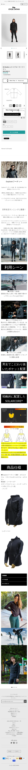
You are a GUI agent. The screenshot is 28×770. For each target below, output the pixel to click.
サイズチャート (7, 135)
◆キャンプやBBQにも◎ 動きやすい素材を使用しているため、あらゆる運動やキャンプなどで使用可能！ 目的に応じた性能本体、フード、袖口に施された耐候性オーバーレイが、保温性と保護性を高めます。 (14, 326)
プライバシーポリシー (14, 710)
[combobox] (14, 105)
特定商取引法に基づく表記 (14, 711)
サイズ (4, 119)
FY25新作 (14, 735)
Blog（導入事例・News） (14, 730)
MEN (13, 724)
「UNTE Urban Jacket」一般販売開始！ (14, 734)
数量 (3, 124)
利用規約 (14, 716)
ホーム (14, 722)
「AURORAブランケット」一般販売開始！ (14, 732)
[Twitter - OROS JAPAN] (11, 743)
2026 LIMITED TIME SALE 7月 (14, 721)
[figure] (4, 105)
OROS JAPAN (16, 765)
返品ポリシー (14, 715)
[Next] (26, 48)
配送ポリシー (14, 713)
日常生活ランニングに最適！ (14, 209)
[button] (6, 71)
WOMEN (13, 726)
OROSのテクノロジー (14, 727)
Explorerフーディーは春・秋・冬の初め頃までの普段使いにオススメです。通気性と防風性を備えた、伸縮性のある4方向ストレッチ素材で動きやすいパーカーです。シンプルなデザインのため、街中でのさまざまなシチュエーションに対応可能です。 (14, 194)
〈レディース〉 (6, 531)
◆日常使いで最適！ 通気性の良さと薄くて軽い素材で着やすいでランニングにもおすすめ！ (14, 293)
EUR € (17, 751)
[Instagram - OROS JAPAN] (16, 743)
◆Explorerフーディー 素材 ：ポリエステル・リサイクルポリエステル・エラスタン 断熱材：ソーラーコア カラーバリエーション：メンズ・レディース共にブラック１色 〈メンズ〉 (14, 482)
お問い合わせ (14, 740)
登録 (25, 702)
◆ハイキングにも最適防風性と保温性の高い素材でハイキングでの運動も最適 (14, 355)
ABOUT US (14, 729)
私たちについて (14, 708)
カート (24, 4)
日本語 (9, 751)
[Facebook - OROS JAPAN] (14, 743)
